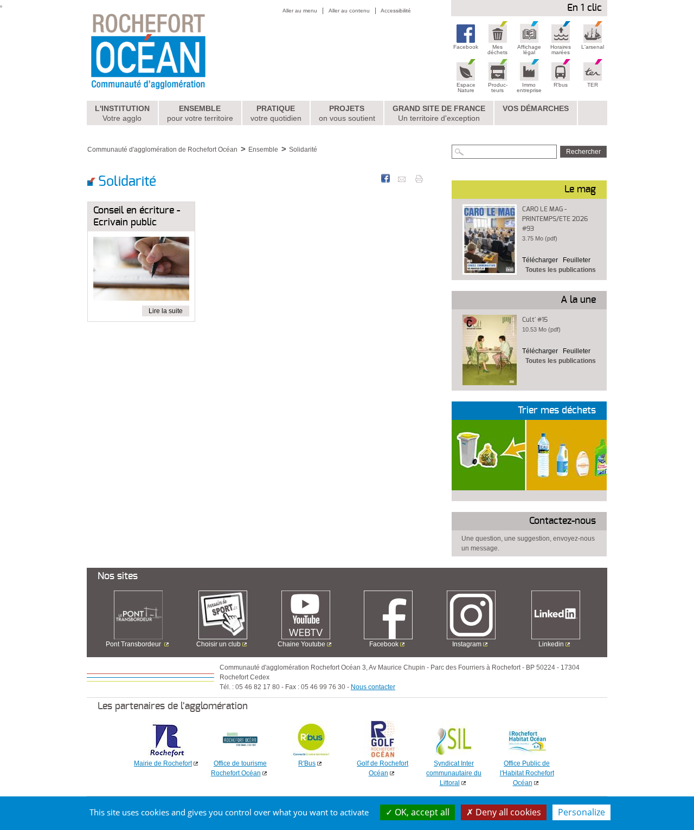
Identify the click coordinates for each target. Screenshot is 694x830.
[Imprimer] (419, 178)
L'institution (122, 113)
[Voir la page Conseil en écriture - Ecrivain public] (141, 271)
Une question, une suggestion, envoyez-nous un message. (528, 543)
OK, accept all (421, 812)
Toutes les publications (560, 270)
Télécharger (540, 260)
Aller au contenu (349, 11)
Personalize (581, 812)
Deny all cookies (507, 812)
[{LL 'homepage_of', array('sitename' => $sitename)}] (171, 50)
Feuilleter (576, 260)
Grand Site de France (439, 113)
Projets (347, 113)
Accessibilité (396, 11)
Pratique (275, 113)
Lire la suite (166, 311)
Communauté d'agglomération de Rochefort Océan (162, 149)
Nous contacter (373, 687)
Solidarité (303, 149)
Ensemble (200, 113)
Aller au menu (299, 11)
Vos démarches (536, 108)
